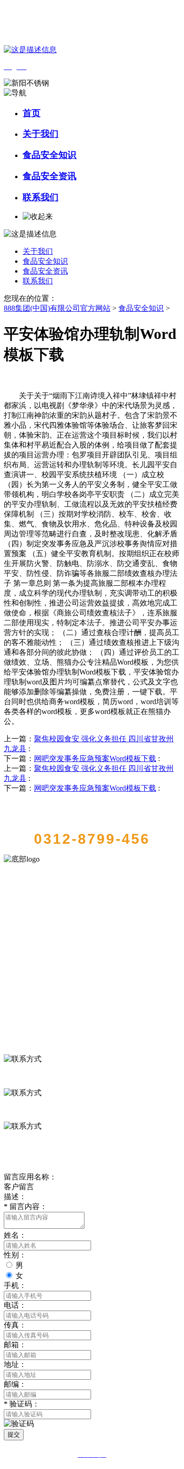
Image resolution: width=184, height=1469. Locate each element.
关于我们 (41, 134)
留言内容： (25, 1206)
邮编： (15, 1384)
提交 (14, 1434)
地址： (15, 1364)
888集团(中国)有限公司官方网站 (57, 308)
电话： (15, 1305)
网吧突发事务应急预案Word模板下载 (95, 758)
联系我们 (41, 197)
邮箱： (15, 1345)
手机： (15, 1285)
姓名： (15, 1235)
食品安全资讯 (49, 176)
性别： (15, 1255)
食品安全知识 (49, 155)
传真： (15, 1325)
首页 (32, 113)
